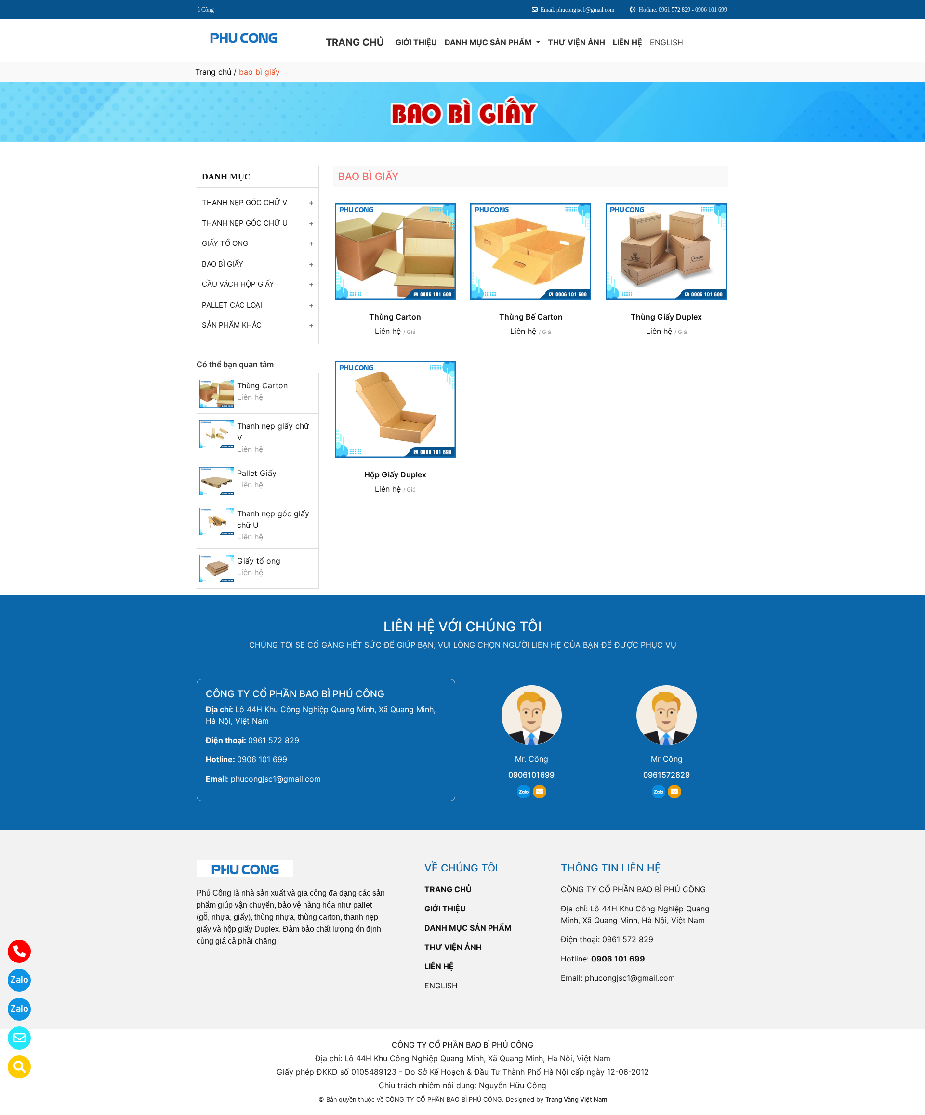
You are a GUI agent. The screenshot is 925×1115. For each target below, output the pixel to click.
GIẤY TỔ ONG (225, 243)
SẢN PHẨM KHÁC (232, 325)
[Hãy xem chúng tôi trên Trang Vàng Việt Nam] (13, 1067)
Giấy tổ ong (258, 560)
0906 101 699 (262, 759)
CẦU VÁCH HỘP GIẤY (238, 284)
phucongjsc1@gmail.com (276, 778)
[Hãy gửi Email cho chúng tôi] (13, 1038)
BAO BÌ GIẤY (222, 264)
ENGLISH (666, 42)
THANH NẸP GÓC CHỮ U (245, 223)
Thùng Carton (262, 385)
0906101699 (531, 775)
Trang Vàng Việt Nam (576, 1099)
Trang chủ (213, 72)
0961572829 (666, 775)
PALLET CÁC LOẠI (232, 304)
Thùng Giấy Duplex (666, 316)
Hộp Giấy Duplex (395, 474)
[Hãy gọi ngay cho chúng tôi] (13, 951)
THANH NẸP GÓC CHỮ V (244, 202)
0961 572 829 (273, 740)
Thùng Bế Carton (531, 316)
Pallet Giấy (257, 473)
